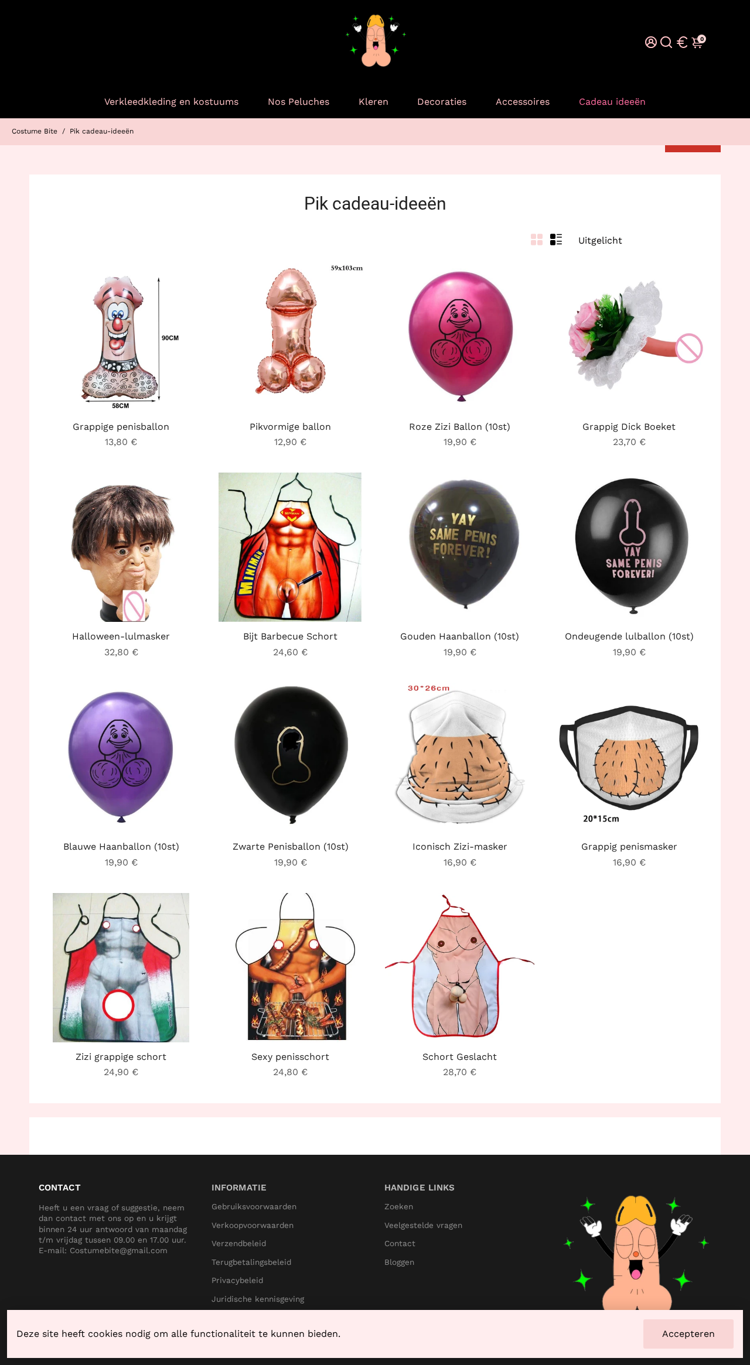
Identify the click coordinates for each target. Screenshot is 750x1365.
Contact (399, 1243)
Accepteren (688, 1333)
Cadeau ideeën (612, 101)
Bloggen (399, 1262)
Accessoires (523, 101)
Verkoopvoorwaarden (253, 1225)
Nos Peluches (298, 101)
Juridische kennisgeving (258, 1299)
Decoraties (441, 101)
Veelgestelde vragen (423, 1225)
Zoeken (398, 1206)
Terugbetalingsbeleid (251, 1262)
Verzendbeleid (239, 1243)
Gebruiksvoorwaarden (254, 1206)
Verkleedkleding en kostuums (171, 101)
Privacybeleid (237, 1280)
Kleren (373, 101)
